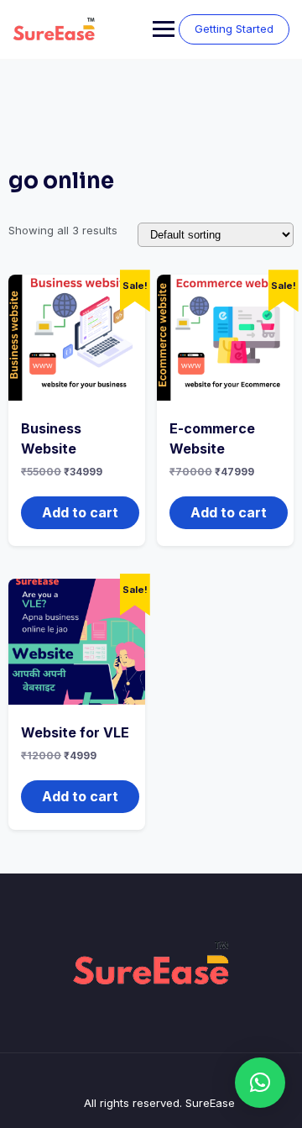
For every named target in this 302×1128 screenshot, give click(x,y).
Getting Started (234, 28)
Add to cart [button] (80, 512)
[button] (260, 1082)
